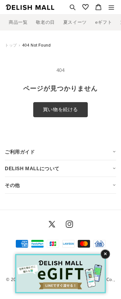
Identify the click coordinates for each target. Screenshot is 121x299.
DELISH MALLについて (32, 168)
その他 (12, 185)
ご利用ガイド (20, 151)
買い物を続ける (60, 109)
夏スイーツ (75, 22)
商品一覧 (18, 22)
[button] (72, 7)
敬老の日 (45, 22)
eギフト (103, 22)
